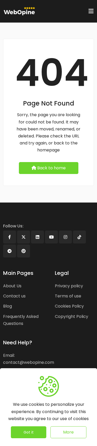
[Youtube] (51, 237)
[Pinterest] (23, 251)
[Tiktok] (79, 237)
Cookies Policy (69, 306)
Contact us (14, 296)
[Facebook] (9, 237)
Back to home (51, 168)
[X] (23, 237)
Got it (29, 432)
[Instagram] (65, 237)
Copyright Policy (71, 316)
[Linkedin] (37, 237)
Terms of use (68, 296)
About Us (12, 286)
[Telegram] (9, 251)
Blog (7, 306)
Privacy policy (69, 286)
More (68, 432)
